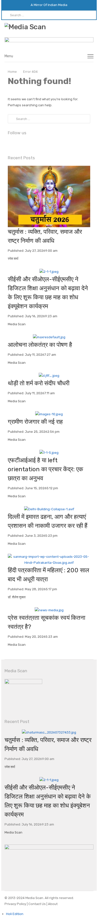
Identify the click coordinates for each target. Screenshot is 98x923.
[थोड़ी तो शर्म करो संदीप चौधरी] (49, 376)
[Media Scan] (49, 27)
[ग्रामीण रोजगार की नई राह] (49, 414)
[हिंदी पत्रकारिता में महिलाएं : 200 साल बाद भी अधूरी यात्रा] (49, 556)
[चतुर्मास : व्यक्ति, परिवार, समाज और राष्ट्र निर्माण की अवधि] (49, 168)
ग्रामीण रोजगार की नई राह (35, 421)
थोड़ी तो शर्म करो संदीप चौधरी (38, 383)
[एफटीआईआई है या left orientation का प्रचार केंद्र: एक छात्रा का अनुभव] (49, 452)
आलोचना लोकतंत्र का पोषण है (40, 344)
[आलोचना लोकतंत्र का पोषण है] (49, 337)
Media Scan (17, 324)
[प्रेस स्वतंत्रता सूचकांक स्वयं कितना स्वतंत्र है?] (49, 610)
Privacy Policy (16, 904)
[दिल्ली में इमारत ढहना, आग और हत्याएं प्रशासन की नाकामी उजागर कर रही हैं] (49, 509)
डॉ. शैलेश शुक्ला (17, 597)
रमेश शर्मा (13, 258)
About (52, 904)
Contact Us (37, 904)
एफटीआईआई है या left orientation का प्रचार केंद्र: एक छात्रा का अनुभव (45, 469)
